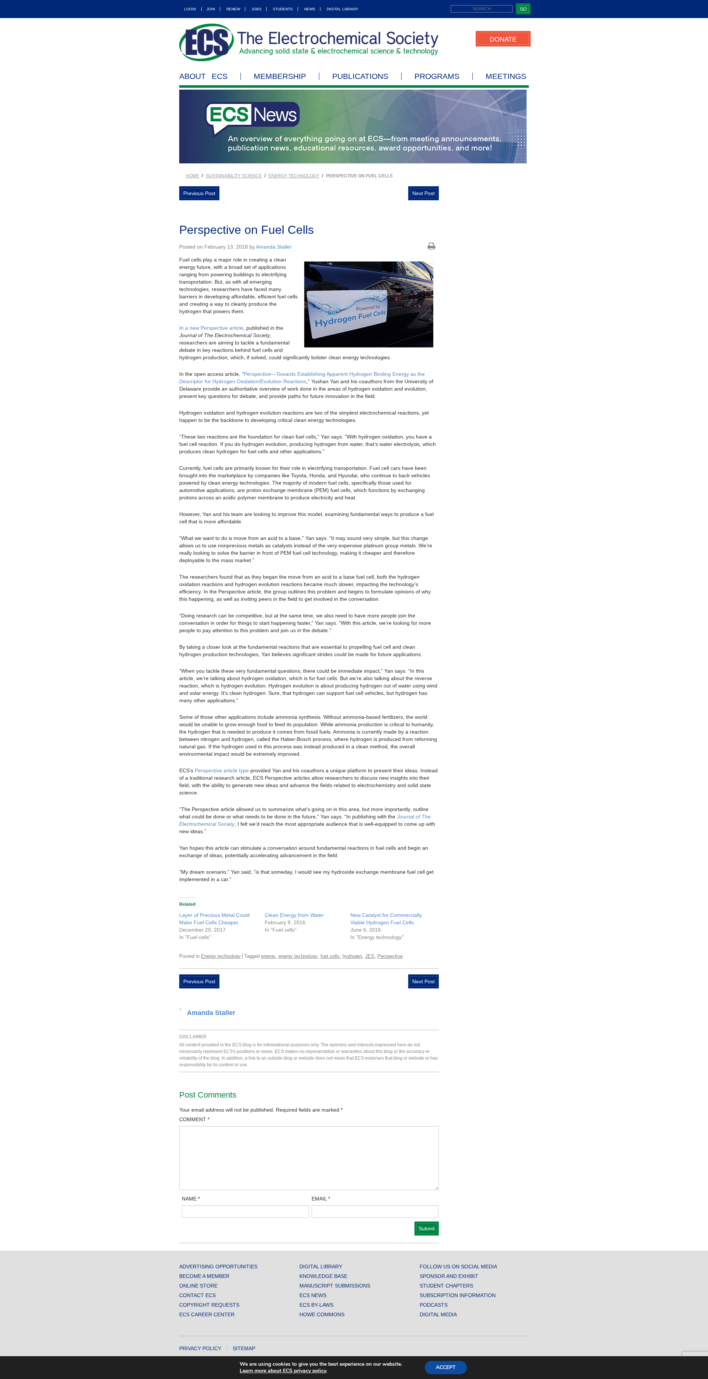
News (309, 9)
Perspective (390, 956)
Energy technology (293, 176)
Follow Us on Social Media (458, 1266)
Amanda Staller (274, 247)
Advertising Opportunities (218, 1266)
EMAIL (321, 1199)
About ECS (203, 76)
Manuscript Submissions (334, 1286)
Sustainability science (234, 176)
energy (268, 956)
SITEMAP (244, 1348)
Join (210, 9)
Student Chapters (446, 1286)
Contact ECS (197, 1295)
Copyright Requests (209, 1305)
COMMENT (194, 1119)
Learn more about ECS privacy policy (283, 1370)
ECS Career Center (207, 1314)
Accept (446, 1367)
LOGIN (190, 9)
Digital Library (342, 9)
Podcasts (434, 1305)
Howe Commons (321, 1314)
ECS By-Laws (316, 1305)
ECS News (312, 1295)
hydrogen (352, 956)
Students (283, 9)
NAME (191, 1199)
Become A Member (204, 1276)
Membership (280, 76)
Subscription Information (458, 1295)
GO (523, 9)
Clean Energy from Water (294, 915)
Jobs (256, 9)
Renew (233, 9)
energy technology (297, 956)
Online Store (198, 1286)
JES (369, 956)
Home (192, 176)
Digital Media (438, 1314)
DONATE (503, 39)
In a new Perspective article (211, 328)
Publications (360, 76)
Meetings (506, 76)
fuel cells (330, 956)
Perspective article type (222, 770)
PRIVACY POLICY (200, 1348)
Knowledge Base (323, 1276)
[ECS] (309, 42)
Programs (436, 76)
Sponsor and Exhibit (449, 1276)
